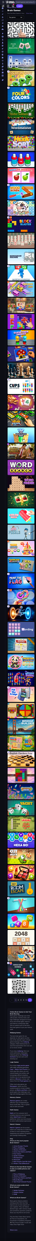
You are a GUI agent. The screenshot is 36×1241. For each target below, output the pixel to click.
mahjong (26, 1042)
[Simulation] (2, 63)
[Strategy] (2, 69)
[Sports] (2, 66)
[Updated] (2, 20)
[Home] (2, 8)
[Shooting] (2, 60)
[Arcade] (2, 39)
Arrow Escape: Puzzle (20, 1146)
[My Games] (8, 6)
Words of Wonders (19, 1150)
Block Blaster (18, 1180)
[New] (2, 14)
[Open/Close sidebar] (3, 2)
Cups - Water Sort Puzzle (18, 1069)
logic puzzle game (23, 1065)
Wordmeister (17, 1158)
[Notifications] (13, 6)
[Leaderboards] (2, 29)
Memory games (15, 1101)
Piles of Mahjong (19, 1148)
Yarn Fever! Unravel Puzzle (22, 1182)
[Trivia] (2, 72)
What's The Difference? (21, 1163)
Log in (19, 6)
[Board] (2, 42)
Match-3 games (15, 1128)
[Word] (2, 75)
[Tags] (2, 80)
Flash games (24, 1081)
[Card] (2, 45)
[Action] (2, 33)
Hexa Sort (16, 1160)
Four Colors (17, 1154)
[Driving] (2, 51)
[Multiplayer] (2, 26)
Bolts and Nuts (22, 1090)
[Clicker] (2, 48)
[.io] (2, 54)
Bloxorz (18, 1079)
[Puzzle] (2, 57)
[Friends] (3, 6)
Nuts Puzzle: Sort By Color (22, 1162)
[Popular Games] (2, 17)
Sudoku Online (18, 1192)
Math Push (17, 1117)
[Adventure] (2, 36)
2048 (15, 1194)
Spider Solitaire (18, 1156)
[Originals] (2, 23)
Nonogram (13, 1086)
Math (11, 1113)
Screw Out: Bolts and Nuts (22, 1152)
